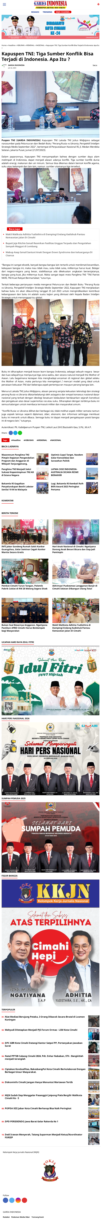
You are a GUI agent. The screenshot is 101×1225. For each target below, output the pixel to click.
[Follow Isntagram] (18, 1200)
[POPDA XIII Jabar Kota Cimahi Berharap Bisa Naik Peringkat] (94, 1112)
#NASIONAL (55, 440)
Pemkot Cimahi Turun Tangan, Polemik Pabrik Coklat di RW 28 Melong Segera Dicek (24, 587)
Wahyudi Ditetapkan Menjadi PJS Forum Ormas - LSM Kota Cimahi (41, 1029)
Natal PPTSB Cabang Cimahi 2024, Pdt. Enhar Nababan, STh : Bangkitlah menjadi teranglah (44, 1057)
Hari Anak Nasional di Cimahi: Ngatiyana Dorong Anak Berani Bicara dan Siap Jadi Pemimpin (74, 549)
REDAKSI (35, 12)
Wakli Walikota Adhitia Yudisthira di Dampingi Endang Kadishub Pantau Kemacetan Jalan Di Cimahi (71, 628)
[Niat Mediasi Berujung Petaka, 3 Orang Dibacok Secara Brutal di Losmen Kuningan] (94, 1021)
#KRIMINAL (42, 440)
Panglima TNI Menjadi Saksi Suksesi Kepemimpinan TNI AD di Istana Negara (18, 472)
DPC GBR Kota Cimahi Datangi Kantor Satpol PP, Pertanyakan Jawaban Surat (43, 1044)
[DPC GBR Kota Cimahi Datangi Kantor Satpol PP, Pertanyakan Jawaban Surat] (94, 1047)
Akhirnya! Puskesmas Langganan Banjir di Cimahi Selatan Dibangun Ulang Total (74, 587)
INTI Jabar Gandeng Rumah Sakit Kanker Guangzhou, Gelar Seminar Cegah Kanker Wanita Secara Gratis (23, 549)
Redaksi (6, 1217)
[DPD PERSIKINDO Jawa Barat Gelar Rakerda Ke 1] (94, 1125)
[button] (98, 3)
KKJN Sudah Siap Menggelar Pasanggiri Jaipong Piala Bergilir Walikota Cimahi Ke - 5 (43, 1097)
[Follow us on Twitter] (11, 1200)
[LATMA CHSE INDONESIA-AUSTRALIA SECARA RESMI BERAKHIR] (92, 473)
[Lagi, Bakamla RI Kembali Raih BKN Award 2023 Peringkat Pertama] (92, 488)
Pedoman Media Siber (20, 1217)
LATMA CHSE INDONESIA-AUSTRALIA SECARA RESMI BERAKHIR (64, 472)
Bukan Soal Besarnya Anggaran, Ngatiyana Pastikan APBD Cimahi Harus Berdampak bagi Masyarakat (24, 628)
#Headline (16, 440)
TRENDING (47, 12)
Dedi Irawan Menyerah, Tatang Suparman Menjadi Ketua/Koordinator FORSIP (43, 1136)
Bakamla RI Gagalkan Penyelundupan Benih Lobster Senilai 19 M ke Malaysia (17, 486)
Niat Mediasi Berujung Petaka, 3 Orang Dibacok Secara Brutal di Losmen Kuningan (45, 1018)
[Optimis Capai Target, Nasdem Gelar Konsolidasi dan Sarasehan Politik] (92, 459)
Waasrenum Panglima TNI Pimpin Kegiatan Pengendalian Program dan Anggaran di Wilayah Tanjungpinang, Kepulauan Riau (18, 460)
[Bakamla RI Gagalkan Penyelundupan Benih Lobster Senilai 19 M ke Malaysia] (42, 488)
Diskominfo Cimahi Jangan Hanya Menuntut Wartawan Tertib (39, 1082)
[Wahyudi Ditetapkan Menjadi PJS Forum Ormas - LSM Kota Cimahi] (94, 1034)
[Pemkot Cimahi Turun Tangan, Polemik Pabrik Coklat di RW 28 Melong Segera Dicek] (25, 571)
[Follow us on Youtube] (24, 1200)
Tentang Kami (38, 1217)
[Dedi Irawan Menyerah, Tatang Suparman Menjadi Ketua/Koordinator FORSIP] (94, 1138)
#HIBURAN (29, 440)
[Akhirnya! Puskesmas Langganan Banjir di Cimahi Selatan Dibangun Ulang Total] (75, 571)
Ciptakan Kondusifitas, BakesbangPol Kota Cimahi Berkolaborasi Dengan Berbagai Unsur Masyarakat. (45, 1070)
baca (95, 65)
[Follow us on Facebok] (5, 1200)
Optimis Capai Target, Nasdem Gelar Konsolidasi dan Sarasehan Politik (67, 457)
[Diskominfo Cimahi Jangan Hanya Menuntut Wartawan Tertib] (94, 1086)
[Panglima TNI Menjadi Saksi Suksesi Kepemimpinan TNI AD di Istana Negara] (42, 473)
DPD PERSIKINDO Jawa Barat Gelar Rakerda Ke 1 (31, 1121)
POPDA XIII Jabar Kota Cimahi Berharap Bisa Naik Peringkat (38, 1108)
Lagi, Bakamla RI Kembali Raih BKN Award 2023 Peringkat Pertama (67, 486)
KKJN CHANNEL (63, 12)
